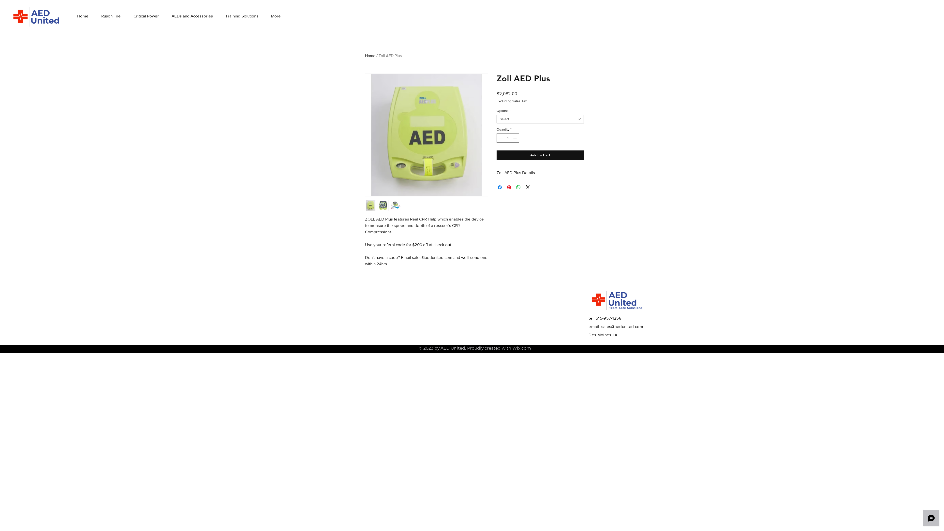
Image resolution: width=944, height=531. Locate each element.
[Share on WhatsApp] (518, 187)
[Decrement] (500, 138)
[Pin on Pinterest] (509, 187)
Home (370, 56)
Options (504, 111)
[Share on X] (528, 187)
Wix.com (521, 348)
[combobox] (540, 119)
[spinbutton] (507, 138)
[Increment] (515, 138)
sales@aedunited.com (622, 326)
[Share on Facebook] (500, 187)
